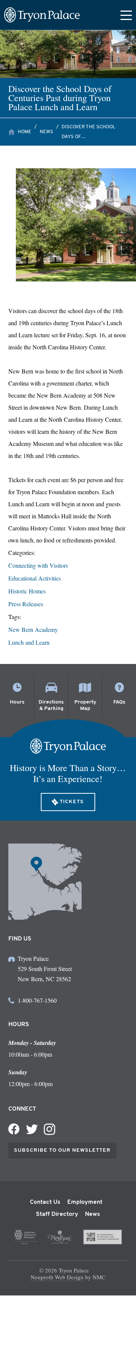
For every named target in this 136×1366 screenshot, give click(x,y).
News (46, 131)
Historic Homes (27, 591)
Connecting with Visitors (38, 565)
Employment (84, 1202)
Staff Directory (57, 1214)
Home (24, 131)
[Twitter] (32, 1129)
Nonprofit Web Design (57, 1277)
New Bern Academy (33, 629)
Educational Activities (34, 578)
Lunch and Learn (28, 642)
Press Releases (25, 604)
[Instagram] (49, 1129)
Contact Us (45, 1202)
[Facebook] (14, 1129)
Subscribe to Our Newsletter (62, 1150)
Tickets (72, 802)
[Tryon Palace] (42, 15)
